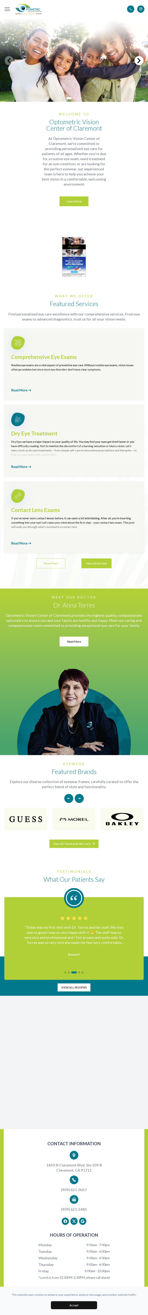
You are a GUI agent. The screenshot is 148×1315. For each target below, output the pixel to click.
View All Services (96, 563)
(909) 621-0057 (74, 1189)
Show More (51, 563)
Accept (74, 1305)
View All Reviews (74, 987)
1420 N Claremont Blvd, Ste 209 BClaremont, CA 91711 (74, 1167)
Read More (19, 390)
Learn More (74, 201)
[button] (7, 9)
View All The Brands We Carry (72, 843)
